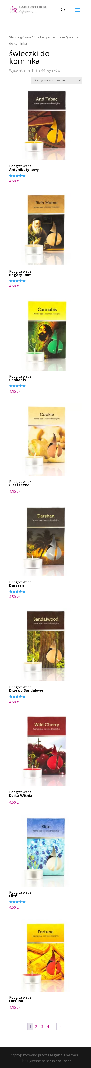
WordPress (62, 1060)
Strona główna (20, 37)
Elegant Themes (63, 1055)
